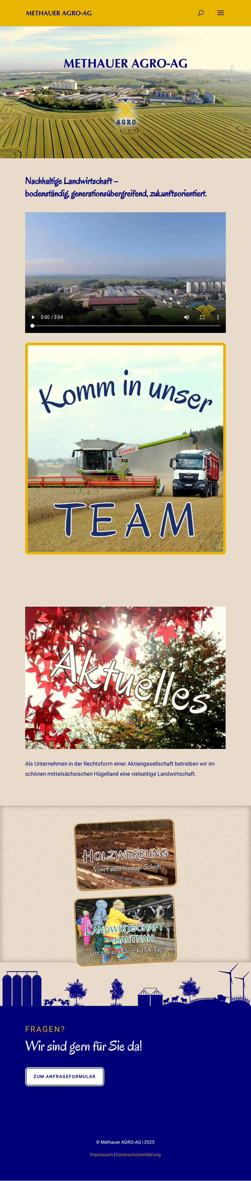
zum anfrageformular (65, 1076)
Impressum (101, 1154)
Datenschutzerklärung (138, 1154)
